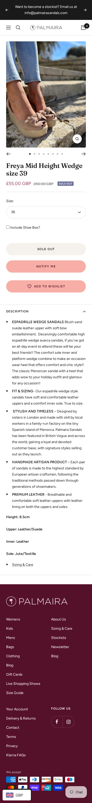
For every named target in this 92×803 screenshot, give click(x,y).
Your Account (17, 709)
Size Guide (15, 693)
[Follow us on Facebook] (57, 721)
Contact (12, 727)
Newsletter (60, 647)
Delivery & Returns (21, 718)
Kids (9, 628)
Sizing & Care (22, 565)
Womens (13, 619)
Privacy (12, 746)
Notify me (46, 266)
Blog (9, 665)
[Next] (84, 154)
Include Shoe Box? (25, 227)
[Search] (18, 27)
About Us (58, 619)
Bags (10, 647)
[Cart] (83, 27)
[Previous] (8, 154)
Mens (10, 638)
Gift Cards (14, 674)
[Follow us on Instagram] (68, 721)
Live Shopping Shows (23, 684)
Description (17, 311)
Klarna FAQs (16, 755)
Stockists (58, 638)
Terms (11, 737)
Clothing (13, 656)
